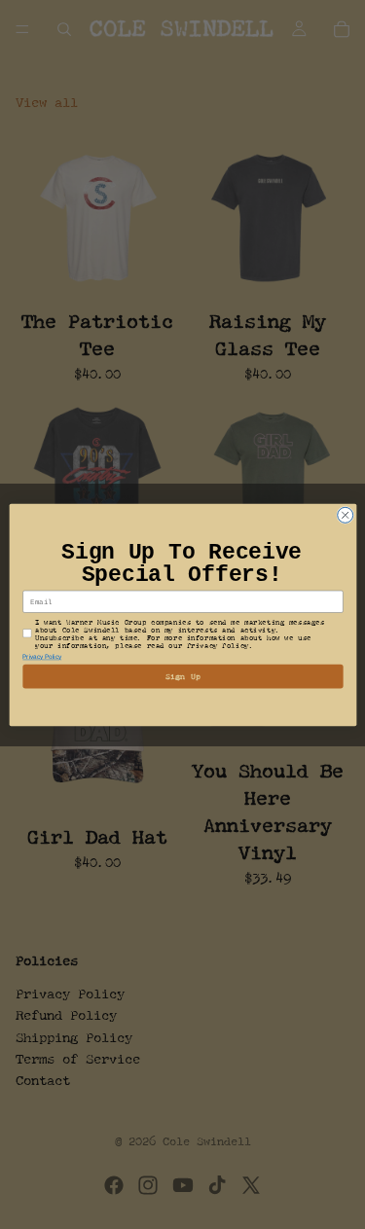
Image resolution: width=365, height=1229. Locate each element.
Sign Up (182, 676)
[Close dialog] (344, 515)
